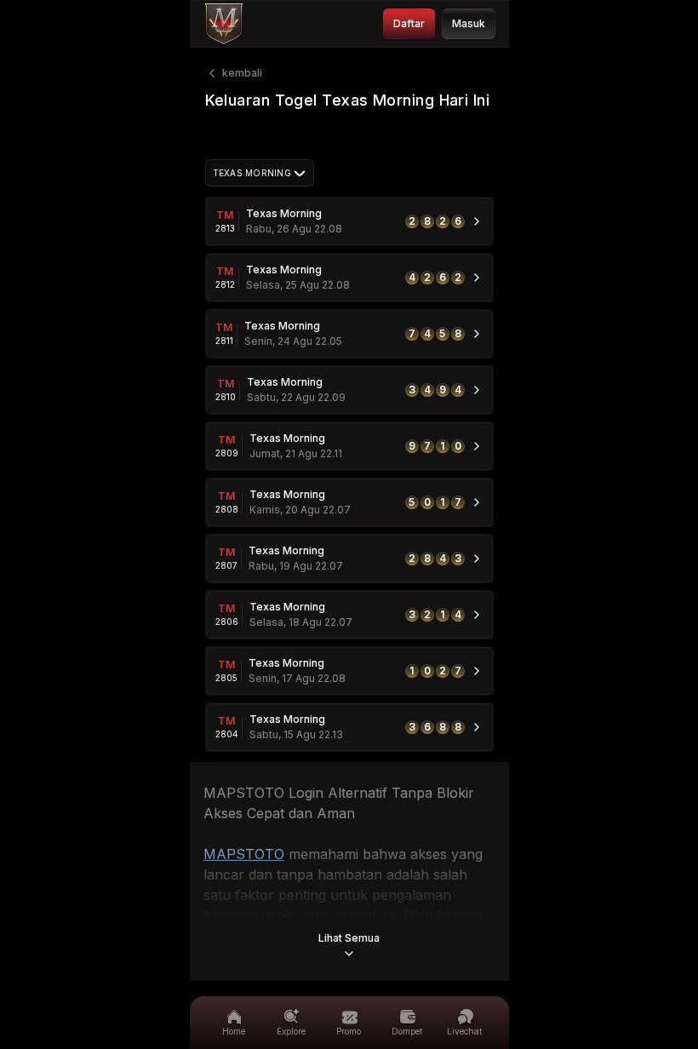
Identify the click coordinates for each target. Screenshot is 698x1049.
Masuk (468, 23)
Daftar (409, 23)
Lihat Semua (349, 937)
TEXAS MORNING (252, 173)
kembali (242, 72)
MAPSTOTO (243, 854)
